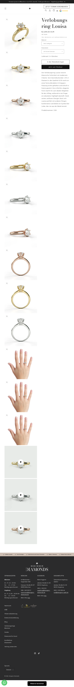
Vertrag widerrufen (11, 646)
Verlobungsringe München (10, 627)
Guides (7, 632)
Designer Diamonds (14, 676)
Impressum (8, 605)
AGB (6, 609)
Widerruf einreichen (37, 683)
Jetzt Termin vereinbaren (57, 7)
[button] (5, 8)
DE (57, 10)
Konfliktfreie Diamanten (8, 641)
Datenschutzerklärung (12, 618)
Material (44, 40)
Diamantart (45, 48)
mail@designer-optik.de (61, 592)
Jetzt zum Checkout (55, 67)
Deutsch (8, 669)
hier (29, 597)
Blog (6, 622)
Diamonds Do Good (11, 636)
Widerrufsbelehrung (11, 614)
